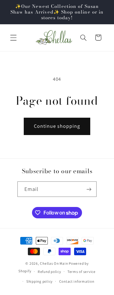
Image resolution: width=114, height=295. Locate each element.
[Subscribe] (89, 189)
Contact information (76, 281)
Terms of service (81, 271)
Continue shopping (57, 126)
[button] (13, 37)
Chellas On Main (54, 263)
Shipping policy (39, 281)
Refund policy (49, 271)
